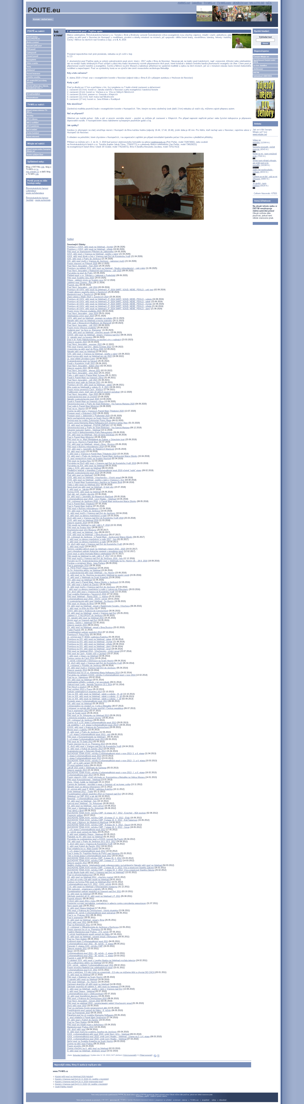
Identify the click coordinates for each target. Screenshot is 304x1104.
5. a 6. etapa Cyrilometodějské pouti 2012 (86, 851)
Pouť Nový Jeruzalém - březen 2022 (83, 370)
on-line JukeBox (260, 65)
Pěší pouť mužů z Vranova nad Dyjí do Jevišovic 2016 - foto (95, 558)
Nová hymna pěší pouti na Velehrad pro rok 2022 (89, 356)
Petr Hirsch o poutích (77, 687)
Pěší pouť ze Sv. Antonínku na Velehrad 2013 (88, 715)
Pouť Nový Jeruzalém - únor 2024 (82, 313)
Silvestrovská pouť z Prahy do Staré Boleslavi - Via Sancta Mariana (98, 427)
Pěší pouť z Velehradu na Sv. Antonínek (85, 808)
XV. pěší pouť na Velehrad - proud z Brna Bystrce (90, 627)
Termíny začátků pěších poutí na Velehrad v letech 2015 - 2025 (96, 549)
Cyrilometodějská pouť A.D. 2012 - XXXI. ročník (89, 884)
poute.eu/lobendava (35, 193)
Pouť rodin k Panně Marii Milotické (83, 406)
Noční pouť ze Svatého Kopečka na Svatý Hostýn (90, 1041)
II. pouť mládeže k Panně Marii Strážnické (86, 1017)
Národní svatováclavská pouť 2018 (83, 473)
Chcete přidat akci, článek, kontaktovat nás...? (37, 87)
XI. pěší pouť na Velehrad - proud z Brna (85, 920)
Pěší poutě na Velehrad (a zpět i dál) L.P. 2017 (88, 556)
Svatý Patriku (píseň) (64, 1087)
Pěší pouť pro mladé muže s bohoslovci (85, 1024)
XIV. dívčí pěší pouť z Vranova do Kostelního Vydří (90, 592)
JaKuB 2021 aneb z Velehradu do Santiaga (86, 768)
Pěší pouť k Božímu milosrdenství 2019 (85, 446)
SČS (269, 3)
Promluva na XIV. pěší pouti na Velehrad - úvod (89, 649)
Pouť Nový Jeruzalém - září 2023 (82, 325)
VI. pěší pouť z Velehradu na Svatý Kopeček (88, 577)
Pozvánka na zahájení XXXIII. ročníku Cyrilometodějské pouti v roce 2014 (101, 675)
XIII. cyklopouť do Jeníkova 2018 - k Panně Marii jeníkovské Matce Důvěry (101, 501)
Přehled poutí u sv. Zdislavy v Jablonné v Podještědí (91, 275)
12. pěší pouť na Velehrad (79, 894)
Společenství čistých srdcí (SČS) (264, 61)
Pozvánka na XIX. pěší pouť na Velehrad (86, 465)
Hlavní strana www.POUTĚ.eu (33, 38)
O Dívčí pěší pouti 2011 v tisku (81, 901)
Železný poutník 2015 (77, 625)
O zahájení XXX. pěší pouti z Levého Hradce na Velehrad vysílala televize (101, 960)
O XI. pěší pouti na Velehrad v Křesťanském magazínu (92, 886)
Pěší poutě (31, 49)
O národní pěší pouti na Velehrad (82, 979)
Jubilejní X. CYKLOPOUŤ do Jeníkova (85, 615)
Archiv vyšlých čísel (35, 155)
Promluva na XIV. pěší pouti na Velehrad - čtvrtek (90, 641)
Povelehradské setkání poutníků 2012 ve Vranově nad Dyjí (94, 794)
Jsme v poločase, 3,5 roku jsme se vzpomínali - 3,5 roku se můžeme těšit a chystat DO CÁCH (111, 972)
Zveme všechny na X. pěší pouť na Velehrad (87, 1048)
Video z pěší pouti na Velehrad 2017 (83, 484)
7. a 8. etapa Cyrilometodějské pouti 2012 (86, 829)
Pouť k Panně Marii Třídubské (81, 504)
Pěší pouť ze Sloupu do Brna (80, 603)
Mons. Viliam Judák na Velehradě (82, 782)
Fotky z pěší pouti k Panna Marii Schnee (86, 375)
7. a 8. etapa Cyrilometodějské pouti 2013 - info (89, 734)
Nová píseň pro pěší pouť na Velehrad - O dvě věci (90, 487)
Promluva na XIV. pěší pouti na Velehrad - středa (89, 644)
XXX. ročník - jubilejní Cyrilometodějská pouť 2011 (90, 965)
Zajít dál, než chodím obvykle (80, 494)
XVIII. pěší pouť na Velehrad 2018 (82, 520)
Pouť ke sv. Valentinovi (77, 677)
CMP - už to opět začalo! (79, 763)
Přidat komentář (146, 1055)
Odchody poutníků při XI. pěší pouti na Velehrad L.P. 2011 (93, 896)
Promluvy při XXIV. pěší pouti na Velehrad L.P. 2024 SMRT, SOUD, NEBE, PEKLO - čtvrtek (109, 304)
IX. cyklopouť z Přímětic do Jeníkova (84, 665)
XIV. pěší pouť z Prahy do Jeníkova (83, 511)
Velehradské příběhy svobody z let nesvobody (88, 682)
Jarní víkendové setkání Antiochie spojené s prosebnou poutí (95, 551)
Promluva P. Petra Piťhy (78, 634)
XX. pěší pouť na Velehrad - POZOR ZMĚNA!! (88, 425)
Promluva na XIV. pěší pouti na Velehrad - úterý (89, 646)
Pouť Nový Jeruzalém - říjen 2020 (82, 394)
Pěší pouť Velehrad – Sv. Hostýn (82, 982)
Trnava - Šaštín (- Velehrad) (79, 622)
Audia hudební (33, 133)
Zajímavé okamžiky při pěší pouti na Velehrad (88, 984)
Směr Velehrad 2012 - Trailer (80, 791)
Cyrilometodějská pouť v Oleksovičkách (85, 994)
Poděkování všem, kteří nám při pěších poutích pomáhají (93, 392)
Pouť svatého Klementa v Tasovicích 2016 (86, 594)
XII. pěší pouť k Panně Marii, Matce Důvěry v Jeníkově (92, 582)
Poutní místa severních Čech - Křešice (85, 389)
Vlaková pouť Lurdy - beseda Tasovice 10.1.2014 (89, 684)
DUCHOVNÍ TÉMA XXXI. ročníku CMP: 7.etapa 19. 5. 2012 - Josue (98, 827)
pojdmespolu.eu (158, 142)
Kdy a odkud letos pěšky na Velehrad (84, 963)
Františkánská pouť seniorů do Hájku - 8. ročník (89, 1010)
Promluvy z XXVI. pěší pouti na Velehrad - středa (89, 249)
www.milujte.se (259, 134)
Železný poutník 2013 (77, 770)
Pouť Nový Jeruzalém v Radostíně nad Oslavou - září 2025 (94, 270)
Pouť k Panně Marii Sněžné (79, 506)
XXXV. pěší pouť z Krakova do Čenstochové (87, 611)
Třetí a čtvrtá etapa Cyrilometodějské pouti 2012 (89, 856)
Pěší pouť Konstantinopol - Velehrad (84, 779)
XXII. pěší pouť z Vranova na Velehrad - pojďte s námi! (92, 354)
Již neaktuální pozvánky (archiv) (37, 81)
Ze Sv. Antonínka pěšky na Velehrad (84, 570)
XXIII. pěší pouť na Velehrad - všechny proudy (88, 332)
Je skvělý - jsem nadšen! (259, 184)
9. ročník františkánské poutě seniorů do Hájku (88, 934)
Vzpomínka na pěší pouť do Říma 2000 (85, 349)
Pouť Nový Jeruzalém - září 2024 (82, 287)
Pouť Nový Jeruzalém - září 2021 (82, 380)
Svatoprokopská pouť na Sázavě (82, 361)
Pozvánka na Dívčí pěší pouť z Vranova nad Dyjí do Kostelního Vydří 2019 (101, 463)
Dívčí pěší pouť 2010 (76, 1005)
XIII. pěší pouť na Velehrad (79, 703)
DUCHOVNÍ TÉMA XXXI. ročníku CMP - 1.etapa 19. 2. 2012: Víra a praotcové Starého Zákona (110, 870)
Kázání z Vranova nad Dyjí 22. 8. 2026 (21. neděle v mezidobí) (82, 1079)
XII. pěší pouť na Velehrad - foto (82, 801)
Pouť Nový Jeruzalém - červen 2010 (83, 1001)
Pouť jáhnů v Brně (75, 810)
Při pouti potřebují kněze (78, 765)
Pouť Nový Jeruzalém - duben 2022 (83, 366)
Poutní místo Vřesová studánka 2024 (84, 311)
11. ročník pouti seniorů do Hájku (82, 832)
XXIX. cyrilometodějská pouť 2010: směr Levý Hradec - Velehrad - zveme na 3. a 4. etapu (108, 1036)
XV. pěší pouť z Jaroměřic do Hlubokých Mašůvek (90, 496)
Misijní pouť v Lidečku (77, 729)
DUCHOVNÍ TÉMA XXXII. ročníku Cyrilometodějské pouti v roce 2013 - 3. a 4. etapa (106, 760)
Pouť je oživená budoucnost (80, 875)
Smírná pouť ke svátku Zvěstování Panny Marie (89, 420)
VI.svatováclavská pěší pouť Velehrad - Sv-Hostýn (90, 601)
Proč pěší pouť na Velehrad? (80, 475)
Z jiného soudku (33, 77)
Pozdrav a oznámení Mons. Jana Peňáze (86, 563)
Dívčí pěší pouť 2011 (76, 922)
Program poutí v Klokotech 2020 (82, 413)
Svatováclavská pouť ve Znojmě (82, 396)
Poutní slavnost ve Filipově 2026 (82, 263)
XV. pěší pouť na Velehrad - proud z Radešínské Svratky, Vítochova (98, 606)
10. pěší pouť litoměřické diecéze (82, 996)
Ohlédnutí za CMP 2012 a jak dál (82, 796)
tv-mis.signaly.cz (32, 170)
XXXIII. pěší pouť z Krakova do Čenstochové (88, 727)
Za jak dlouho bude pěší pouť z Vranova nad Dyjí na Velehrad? (96, 872)
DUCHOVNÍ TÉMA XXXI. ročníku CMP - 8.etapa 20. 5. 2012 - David (98, 825)
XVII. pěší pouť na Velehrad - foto (82, 532)
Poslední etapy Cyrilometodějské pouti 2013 (87, 701)
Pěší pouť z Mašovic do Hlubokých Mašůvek (87, 822)
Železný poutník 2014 (77, 670)
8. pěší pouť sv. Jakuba (78, 489)
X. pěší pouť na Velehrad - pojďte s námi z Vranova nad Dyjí (95, 989)
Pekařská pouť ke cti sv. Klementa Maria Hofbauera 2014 (93, 672)
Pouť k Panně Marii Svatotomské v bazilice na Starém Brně (94, 482)
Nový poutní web (74, 906)
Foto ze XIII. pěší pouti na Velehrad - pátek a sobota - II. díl (94, 696)
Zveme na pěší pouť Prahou (80, 1043)
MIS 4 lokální (32, 130)
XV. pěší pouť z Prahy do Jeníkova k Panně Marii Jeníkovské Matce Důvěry (102, 456)
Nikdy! (70, 951)
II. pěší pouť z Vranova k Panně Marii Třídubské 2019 (92, 454)
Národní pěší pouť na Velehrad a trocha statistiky (89, 320)
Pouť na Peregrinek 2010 (78, 1013)
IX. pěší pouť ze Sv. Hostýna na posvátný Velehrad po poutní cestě (98, 575)
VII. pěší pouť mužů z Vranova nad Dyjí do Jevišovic (91, 668)
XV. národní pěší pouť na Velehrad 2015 (85, 618)
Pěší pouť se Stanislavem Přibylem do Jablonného (90, 251)
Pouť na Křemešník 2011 (78, 925)
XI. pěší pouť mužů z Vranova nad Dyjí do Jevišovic (91, 513)
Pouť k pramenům (75, 917)
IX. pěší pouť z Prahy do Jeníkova (83, 732)
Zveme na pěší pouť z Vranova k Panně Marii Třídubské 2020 (95, 411)
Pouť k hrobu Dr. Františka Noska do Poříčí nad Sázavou (93, 853)
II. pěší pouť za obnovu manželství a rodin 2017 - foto (92, 539)
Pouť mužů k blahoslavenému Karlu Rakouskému (90, 432)
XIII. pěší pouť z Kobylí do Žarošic (83, 584)
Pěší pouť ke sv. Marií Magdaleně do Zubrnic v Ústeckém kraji (96, 439)
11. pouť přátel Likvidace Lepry (81, 358)
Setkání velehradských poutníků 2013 (84, 691)
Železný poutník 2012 (77, 863)
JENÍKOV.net (240, 3)
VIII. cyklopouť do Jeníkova (80, 720)
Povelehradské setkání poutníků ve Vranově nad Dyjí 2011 (94, 891)
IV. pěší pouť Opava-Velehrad (81, 908)
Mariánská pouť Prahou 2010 (80, 1027)
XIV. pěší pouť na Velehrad (79, 680)
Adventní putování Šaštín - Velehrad (83, 430)
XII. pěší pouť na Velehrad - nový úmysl (85, 806)
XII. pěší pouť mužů (76, 451)
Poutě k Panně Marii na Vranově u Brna (85, 377)
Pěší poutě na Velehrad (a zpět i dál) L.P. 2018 (88, 525)
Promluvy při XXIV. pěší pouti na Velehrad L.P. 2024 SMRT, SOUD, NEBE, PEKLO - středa (109, 306)
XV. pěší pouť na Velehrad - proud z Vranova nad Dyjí (91, 613)
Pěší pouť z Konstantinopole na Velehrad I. (87, 737)
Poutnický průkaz (75, 815)
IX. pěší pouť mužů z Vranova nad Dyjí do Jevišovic (91, 587)
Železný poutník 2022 (77, 368)
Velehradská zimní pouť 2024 (80, 316)
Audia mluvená (33, 136)
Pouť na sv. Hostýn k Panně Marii (82, 442)
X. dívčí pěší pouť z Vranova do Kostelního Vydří (90, 844)
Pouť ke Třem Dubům (77, 939)
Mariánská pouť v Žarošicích (80, 294)
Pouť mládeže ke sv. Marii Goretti (82, 848)
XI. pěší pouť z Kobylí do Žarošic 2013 (85, 749)
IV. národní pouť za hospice (79, 337)
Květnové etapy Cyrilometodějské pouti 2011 (87, 941)
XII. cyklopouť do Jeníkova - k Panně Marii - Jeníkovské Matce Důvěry (100, 537)
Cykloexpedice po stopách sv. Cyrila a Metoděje (89, 706)
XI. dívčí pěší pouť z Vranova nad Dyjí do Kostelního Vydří (94, 746)
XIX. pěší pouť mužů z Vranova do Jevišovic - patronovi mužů (95, 261)
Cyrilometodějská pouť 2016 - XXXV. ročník (87, 599)
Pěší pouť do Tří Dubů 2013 (80, 741)
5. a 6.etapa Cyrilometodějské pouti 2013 (86, 739)
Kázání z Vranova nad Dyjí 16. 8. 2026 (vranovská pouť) (79, 1082)
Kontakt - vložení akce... (43, 19)
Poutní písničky (74, 1046)
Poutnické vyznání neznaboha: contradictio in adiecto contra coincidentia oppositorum (106, 903)
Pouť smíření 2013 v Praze (79, 689)
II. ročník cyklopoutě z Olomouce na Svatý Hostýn (90, 661)
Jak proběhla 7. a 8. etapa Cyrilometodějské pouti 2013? (93, 725)
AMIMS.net (184, 3)
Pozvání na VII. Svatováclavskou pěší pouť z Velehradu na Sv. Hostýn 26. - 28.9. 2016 (107, 561)
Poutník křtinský (74, 898)
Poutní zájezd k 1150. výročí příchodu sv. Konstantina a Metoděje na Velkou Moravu (106, 777)
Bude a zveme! (33, 42)
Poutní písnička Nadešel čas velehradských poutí (90, 967)
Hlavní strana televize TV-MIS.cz (37, 111)
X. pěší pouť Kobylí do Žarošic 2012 (83, 846)
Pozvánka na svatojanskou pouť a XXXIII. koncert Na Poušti (95, 839)
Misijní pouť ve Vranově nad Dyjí (82, 620)
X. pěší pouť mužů (75, 546)
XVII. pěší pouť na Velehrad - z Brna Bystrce (87, 534)
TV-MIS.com (224, 3)
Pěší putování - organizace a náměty (84, 889)
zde (42, 167)
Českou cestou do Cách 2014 (81, 658)
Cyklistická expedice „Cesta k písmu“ (84, 718)
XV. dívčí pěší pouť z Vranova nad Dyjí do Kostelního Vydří (94, 544)
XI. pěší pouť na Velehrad (79, 974)
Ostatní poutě (32, 56)
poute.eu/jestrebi (43, 200)
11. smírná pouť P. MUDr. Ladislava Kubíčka (87, 637)
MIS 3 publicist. (33, 126)
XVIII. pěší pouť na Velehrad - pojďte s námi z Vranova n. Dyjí (95, 480)
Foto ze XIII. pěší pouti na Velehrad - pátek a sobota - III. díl (95, 694)
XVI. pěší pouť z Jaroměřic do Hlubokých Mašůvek (90, 449)
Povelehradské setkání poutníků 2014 (84, 632)
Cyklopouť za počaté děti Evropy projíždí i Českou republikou (95, 708)
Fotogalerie (31, 60)
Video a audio (32, 63)
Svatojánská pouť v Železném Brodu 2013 (86, 751)
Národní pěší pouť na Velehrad (81, 351)
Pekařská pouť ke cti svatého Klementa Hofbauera (90, 1015)
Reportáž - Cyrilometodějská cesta (83, 798)
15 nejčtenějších (33, 94)
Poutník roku (73, 285)
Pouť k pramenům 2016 (78, 565)
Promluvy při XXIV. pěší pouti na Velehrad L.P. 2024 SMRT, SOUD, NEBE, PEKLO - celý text (110, 289)
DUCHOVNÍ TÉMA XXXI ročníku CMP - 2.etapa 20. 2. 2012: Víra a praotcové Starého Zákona (110, 867)
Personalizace (32, 97)
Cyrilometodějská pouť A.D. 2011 (82, 970)
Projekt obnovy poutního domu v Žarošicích (87, 292)
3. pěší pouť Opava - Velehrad (81, 991)
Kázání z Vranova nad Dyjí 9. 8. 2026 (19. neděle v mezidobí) (81, 1084)
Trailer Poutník (74, 630)
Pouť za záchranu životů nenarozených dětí (87, 1008)
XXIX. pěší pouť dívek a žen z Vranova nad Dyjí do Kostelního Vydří (98, 256)
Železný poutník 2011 (77, 948)
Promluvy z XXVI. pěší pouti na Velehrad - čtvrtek (90, 247)
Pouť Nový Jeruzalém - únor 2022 (82, 373)
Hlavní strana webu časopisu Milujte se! (39, 150)
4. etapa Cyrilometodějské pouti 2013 (84, 756)
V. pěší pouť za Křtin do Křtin (80, 608)
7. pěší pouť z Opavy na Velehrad (82, 656)
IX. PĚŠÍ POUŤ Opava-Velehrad (82, 568)
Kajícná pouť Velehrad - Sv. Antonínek (84, 803)
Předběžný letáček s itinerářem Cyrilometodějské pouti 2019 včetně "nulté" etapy (104, 470)
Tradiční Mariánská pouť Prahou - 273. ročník (88, 932)
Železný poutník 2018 (77, 523)
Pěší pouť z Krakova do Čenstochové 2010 (87, 998)
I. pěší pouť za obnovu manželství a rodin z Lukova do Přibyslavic (97, 589)
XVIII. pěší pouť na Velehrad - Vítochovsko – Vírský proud (94, 477)
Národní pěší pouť (34, 46)
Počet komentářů (129, 1055)
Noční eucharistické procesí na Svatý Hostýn (88, 418)
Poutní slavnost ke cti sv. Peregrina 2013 (86, 744)
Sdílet (70, 239)
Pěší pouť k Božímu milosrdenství (83, 508)
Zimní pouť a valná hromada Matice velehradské (89, 553)
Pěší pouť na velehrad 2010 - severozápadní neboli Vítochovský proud (99, 1003)
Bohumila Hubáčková (81, 1055)
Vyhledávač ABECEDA (262, 76)
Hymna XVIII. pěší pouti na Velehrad (84, 492)
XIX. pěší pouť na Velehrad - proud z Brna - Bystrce (91, 444)
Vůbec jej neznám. (257, 141)
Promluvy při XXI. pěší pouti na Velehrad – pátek (89, 385)
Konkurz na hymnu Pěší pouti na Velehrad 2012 (89, 882)
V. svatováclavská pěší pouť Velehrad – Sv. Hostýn (90, 573)
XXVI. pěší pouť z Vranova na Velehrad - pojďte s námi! (92, 254)
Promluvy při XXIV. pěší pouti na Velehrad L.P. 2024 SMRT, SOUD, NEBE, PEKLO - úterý (108, 308)
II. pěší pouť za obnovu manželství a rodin (86, 542)
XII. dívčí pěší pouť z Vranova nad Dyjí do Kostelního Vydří (94, 663)
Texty (29, 67)
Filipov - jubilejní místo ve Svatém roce (85, 280)
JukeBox (197, 3)
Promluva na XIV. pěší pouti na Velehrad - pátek (89, 639)
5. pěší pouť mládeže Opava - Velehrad (85, 834)
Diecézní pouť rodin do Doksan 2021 (84, 382)
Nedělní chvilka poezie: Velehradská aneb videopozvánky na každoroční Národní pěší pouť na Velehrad (115, 865)
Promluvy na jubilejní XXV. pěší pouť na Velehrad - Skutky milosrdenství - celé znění (106, 268)
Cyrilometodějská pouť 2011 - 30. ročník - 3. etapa (90, 944)
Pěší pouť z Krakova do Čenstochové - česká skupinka (92, 910)
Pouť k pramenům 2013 (78, 710)
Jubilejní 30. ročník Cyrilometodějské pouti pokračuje (91, 913)
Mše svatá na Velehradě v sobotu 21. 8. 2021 (88, 387)
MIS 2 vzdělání (32, 123)
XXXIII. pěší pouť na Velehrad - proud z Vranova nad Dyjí (93, 335)
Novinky (30, 116)
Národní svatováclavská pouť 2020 (83, 399)
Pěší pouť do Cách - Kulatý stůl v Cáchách (87, 653)
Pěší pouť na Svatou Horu (79, 461)
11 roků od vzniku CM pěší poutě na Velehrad (88, 879)
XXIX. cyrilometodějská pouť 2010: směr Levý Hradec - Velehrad (97, 1039)
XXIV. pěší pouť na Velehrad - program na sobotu (89, 318)
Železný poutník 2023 (77, 342)
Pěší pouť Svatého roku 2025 (80, 278)
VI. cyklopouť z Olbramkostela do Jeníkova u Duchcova (93, 927)
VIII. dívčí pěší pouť (76, 1029)
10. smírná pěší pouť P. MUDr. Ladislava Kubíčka (90, 789)
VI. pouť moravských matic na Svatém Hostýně (89, 458)
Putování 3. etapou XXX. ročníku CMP (85, 946)
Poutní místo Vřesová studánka (81, 328)
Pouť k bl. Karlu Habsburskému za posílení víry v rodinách (94, 339)
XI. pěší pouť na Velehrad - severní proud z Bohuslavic (92, 936)
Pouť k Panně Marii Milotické (80, 437)
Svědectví (31, 70)
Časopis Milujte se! (261, 57)
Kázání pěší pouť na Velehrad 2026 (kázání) (74, 1076)
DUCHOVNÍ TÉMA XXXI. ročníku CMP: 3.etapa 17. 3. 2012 (94, 860)
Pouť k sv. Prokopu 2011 (78, 915)
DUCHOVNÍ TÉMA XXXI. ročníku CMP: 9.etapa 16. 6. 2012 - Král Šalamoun (102, 820)
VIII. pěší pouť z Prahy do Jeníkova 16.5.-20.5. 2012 (91, 841)
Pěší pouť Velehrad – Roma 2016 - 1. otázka (87, 596)
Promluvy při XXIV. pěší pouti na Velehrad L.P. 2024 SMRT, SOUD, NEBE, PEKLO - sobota (109, 299)
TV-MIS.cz (209, 3)
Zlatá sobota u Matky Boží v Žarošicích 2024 (88, 297)
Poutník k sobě (74, 958)
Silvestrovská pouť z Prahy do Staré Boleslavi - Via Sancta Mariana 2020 (101, 404)
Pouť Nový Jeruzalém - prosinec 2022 (84, 344)
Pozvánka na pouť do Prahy (80, 273)
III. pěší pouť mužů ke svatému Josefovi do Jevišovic (92, 1032)
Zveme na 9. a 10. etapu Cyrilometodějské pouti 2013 (91, 722)
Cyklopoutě (31, 53)
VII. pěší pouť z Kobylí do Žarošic (82, 1020)
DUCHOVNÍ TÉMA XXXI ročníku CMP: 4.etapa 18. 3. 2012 (94, 858)
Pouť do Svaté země (76, 713)
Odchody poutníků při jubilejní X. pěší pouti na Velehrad (93, 986)
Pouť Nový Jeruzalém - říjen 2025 (82, 266)
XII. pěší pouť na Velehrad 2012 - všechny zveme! (90, 877)
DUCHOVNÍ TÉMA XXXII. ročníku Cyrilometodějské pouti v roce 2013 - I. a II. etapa (106, 772)
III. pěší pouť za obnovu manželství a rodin (87, 515)
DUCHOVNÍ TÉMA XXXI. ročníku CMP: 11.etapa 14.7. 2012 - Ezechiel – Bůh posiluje (106, 813)
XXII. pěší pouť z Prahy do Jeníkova (84, 259)
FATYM (256, 72)
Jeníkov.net (258, 69)
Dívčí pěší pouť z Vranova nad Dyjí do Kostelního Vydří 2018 (95, 518)
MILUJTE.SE (257, 3)
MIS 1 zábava (32, 119)
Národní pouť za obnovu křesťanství (84, 787)
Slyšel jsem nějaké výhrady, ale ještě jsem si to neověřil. (264, 163)
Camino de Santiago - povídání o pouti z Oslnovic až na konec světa (98, 784)
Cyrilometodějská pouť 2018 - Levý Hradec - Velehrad (91, 499)
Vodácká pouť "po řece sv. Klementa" (84, 330)
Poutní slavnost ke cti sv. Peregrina (83, 929)
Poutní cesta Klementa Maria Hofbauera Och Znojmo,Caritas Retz (97, 423)
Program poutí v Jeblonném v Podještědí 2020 (88, 416)
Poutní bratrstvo (33, 74)
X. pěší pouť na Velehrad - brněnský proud (86, 1051)
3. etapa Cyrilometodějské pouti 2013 (84, 758)
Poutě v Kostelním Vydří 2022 (81, 363)
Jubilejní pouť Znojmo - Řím (80, 282)
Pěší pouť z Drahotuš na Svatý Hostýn (85, 977)
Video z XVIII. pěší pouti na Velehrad (84, 468)
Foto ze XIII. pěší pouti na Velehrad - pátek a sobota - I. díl (94, 699)
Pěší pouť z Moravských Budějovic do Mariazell (89, 323)
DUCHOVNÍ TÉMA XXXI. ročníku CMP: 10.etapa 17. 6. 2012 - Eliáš (98, 818)
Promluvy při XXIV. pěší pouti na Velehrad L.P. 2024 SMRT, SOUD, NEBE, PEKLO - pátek (109, 301)
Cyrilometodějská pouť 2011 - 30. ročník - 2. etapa (90, 953)
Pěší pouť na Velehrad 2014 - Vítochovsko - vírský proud (93, 651)
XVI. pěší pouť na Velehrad (79, 580)
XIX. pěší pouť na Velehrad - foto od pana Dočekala (90, 435)
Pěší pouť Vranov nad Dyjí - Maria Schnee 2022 (89, 347)
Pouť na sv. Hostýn (76, 408)
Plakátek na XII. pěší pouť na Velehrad (85, 837)
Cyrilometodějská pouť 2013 (80, 775)
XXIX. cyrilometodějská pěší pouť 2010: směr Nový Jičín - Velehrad (98, 1034)
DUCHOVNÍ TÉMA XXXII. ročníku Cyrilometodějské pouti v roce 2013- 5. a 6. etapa (105, 753)
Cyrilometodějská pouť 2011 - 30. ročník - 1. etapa (90, 955)
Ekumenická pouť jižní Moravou (81, 530)
